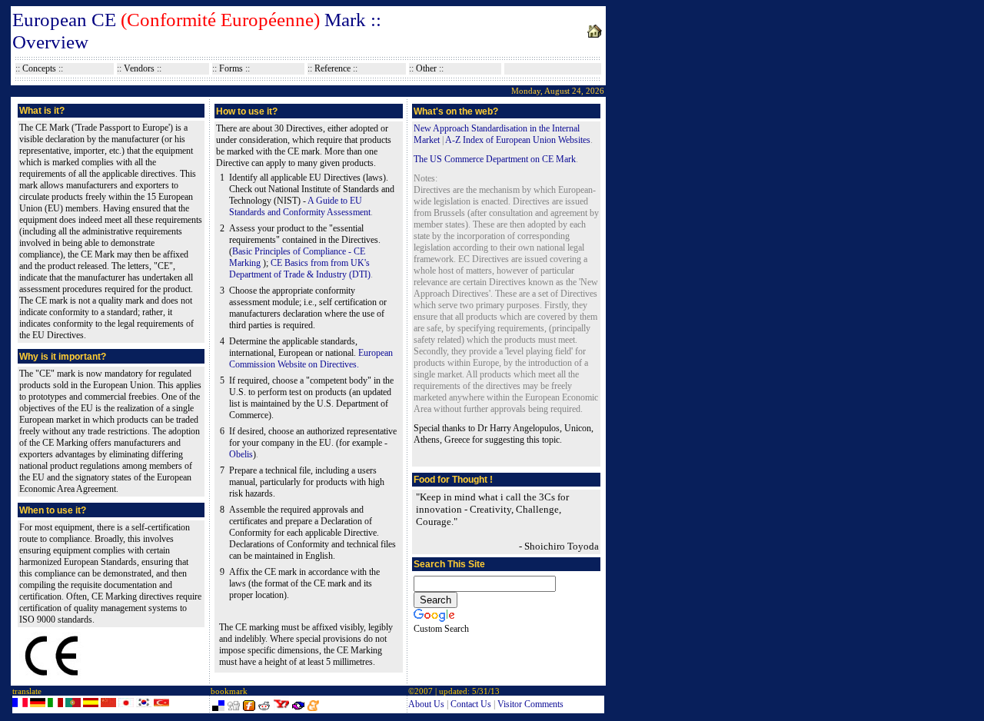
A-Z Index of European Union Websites (517, 140)
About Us (426, 704)
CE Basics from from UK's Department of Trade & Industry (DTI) (300, 269)
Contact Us (470, 704)
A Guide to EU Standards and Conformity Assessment (300, 206)
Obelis (241, 454)
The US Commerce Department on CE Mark (495, 159)
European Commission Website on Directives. (311, 358)
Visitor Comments (530, 704)
